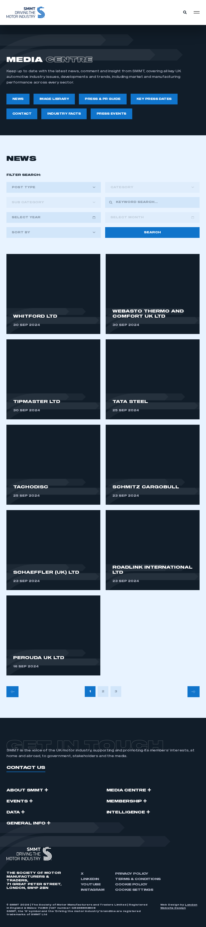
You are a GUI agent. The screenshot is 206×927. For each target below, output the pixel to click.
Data (13, 812)
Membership (124, 801)
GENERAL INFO (26, 823)
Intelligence (125, 812)
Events (17, 801)
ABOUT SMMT (24, 790)
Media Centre (126, 790)
